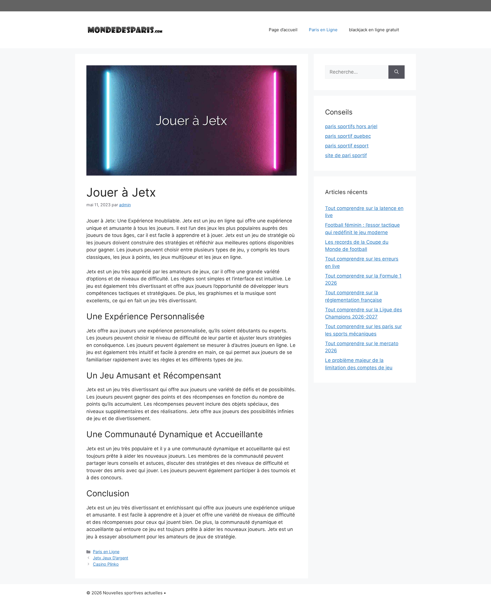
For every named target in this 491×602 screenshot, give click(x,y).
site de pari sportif (346, 155)
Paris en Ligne (323, 29)
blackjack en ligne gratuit (374, 29)
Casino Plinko (106, 564)
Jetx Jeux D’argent (110, 557)
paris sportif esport (347, 146)
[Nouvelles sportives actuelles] (125, 29)
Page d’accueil (283, 29)
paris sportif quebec (348, 136)
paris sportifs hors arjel (351, 126)
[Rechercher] (396, 72)
